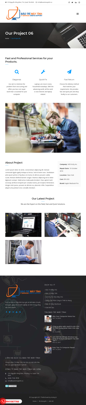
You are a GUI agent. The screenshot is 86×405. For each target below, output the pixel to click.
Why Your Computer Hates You (63, 316)
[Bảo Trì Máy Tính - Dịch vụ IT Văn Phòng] (24, 14)
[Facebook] (69, 2)
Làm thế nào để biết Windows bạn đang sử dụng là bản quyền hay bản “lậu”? (65, 338)
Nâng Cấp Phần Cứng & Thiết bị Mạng (59, 300)
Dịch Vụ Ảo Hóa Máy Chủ (54, 297)
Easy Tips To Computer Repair (63, 347)
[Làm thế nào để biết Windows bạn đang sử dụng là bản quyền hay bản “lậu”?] (48, 339)
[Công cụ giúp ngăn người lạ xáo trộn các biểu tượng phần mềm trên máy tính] (48, 328)
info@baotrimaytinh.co (15, 381)
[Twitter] (72, 2)
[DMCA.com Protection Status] (11, 386)
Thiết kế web (45, 397)
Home (7, 38)
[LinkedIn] (75, 2)
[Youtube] (16, 312)
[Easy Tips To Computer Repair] (48, 350)
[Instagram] (79, 2)
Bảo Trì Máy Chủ (51, 290)
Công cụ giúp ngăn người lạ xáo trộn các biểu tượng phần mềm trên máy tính (65, 328)
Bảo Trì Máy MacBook (53, 304)
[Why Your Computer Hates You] (48, 318)
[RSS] (20, 312)
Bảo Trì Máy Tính (51, 293)
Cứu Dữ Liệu (50, 308)
